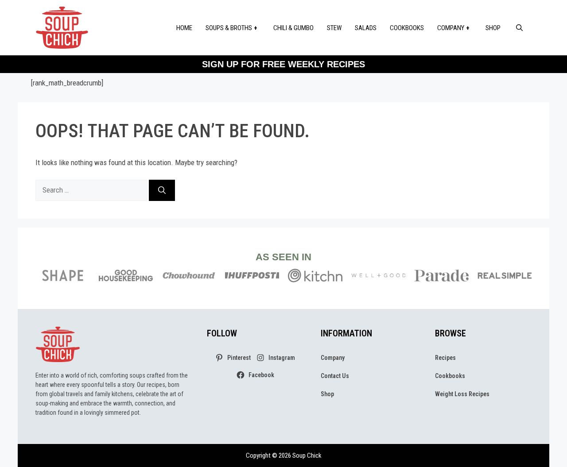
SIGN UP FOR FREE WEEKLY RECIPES (283, 64)
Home (184, 28)
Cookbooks (407, 28)
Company (450, 28)
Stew (334, 28)
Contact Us (335, 375)
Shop (493, 28)
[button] (519, 28)
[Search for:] (92, 189)
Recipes (445, 357)
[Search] (162, 190)
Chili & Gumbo (293, 28)
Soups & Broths (229, 28)
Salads (366, 28)
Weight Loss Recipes (462, 394)
